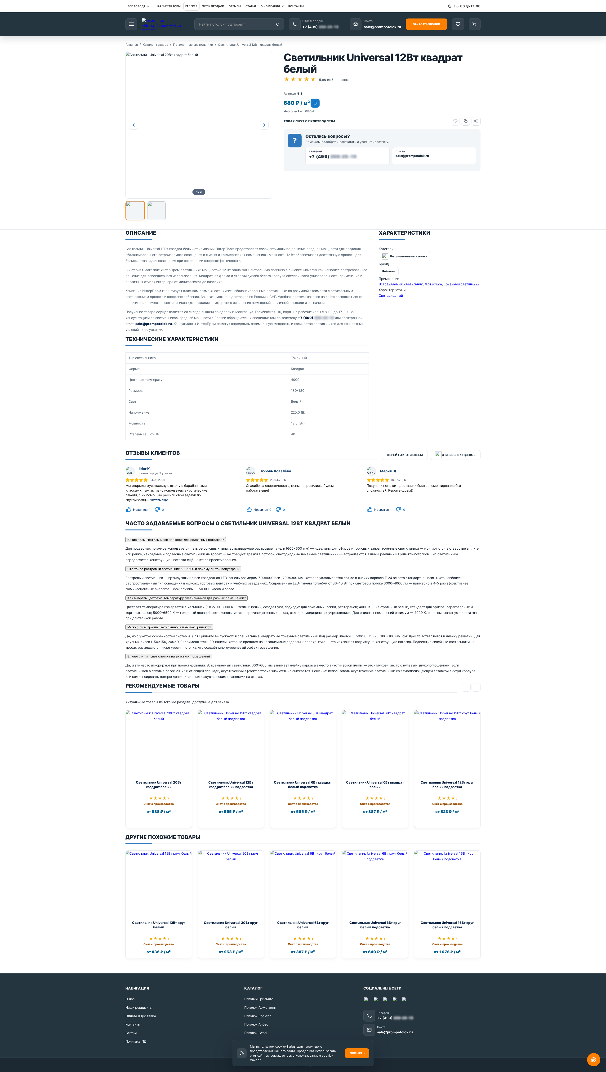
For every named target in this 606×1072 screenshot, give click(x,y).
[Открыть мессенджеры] (593, 1059)
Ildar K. (145, 468)
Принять (357, 1053)
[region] (247, 396)
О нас (130, 999)
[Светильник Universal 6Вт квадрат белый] (375, 743)
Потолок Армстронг (260, 1007)
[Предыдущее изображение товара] (133, 125)
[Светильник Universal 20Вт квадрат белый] (159, 743)
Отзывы (235, 6)
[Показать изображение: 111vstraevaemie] (156, 210)
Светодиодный (391, 295)
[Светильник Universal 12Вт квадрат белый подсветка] (231, 743)
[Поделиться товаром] (476, 121)
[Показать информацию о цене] (315, 103)
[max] (367, 1000)
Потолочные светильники (193, 44)
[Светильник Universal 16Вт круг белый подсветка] (447, 884)
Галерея (191, 6)
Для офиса (433, 284)
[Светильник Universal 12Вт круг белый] (159, 884)
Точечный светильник (461, 284)
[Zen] (405, 1000)
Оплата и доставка (140, 1016)
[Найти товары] (278, 24)
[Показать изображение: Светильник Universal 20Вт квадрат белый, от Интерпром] (135, 210)
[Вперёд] (476, 687)
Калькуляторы (169, 6)
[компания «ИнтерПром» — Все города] (166, 24)
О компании (270, 6)
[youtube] (386, 1000)
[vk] (395, 1000)
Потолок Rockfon (257, 1016)
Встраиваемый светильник (401, 284)
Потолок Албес (256, 1024)
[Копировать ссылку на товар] (465, 121)
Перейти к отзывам (405, 455)
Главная (131, 44)
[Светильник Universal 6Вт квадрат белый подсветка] (303, 743)
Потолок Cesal (255, 1033)
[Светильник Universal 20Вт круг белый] (231, 884)
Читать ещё (159, 500)
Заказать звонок (426, 24)
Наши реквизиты (138, 1007)
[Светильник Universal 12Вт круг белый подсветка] (447, 743)
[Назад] (466, 687)
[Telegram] (376, 1000)
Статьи (250, 6)
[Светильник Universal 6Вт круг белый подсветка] (375, 884)
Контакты (296, 6)
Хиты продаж (213, 6)
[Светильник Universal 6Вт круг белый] (303, 884)
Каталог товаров (155, 44)
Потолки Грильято (258, 999)
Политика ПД (136, 1041)
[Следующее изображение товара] (264, 125)
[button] (199, 125)
